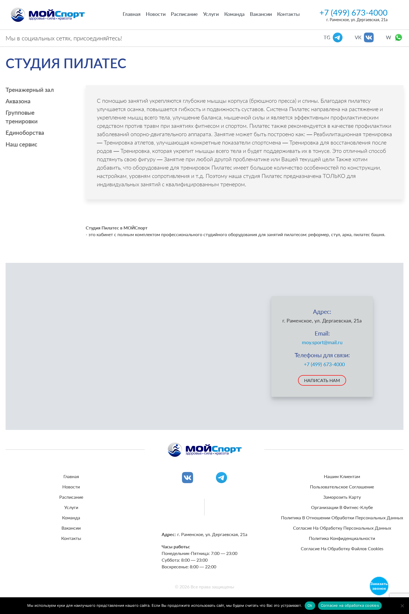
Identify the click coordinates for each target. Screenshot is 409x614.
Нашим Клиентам (342, 476)
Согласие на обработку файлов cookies (342, 548)
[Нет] (402, 605)
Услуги (211, 14)
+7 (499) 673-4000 (353, 12)
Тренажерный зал (30, 89)
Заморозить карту (342, 497)
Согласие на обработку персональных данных (342, 527)
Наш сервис (21, 144)
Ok (309, 605)
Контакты (288, 14)
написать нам (322, 380)
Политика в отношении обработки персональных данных (342, 517)
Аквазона (18, 100)
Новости (156, 14)
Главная (132, 14)
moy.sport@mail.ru (322, 342)
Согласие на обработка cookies (350, 605)
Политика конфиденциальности (342, 538)
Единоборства (25, 132)
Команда (234, 14)
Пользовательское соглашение (342, 486)
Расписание (184, 14)
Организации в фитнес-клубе (342, 507)
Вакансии (261, 14)
